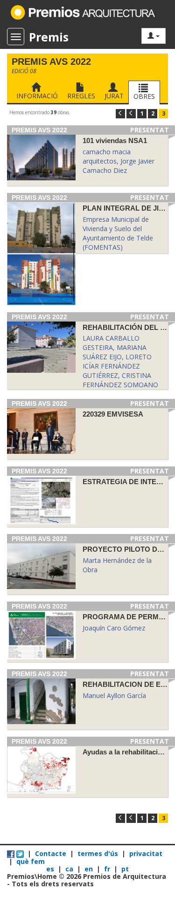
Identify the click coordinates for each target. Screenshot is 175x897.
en (89, 868)
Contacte (50, 853)
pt (125, 868)
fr (108, 868)
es (51, 868)
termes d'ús (97, 853)
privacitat (145, 853)
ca (70, 868)
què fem (30, 861)
